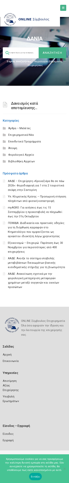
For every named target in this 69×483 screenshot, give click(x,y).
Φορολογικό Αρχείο (21, 154)
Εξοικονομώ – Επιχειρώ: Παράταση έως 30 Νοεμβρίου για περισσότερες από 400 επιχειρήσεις (35, 247)
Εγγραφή (8, 440)
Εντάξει (35, 476)
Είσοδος (8, 434)
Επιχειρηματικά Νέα (21, 135)
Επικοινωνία (11, 361)
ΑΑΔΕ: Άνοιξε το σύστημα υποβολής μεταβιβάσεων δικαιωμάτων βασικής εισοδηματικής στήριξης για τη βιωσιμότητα (36, 263)
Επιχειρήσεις (35, 65)
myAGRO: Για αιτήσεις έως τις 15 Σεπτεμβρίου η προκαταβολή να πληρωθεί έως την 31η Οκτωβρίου (35, 212)
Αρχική (7, 354)
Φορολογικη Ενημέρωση (48, 61)
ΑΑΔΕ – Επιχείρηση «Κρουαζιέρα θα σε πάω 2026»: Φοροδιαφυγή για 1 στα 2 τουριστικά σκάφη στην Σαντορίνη (36, 185)
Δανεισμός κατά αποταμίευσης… (24, 105)
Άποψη (12, 148)
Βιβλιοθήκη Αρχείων (21, 161)
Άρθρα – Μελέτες (19, 128)
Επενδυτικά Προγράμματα (24, 141)
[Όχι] (64, 470)
